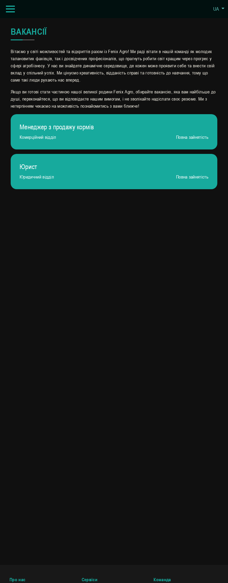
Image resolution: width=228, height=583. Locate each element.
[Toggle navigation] (10, 9)
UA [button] (216, 9)
